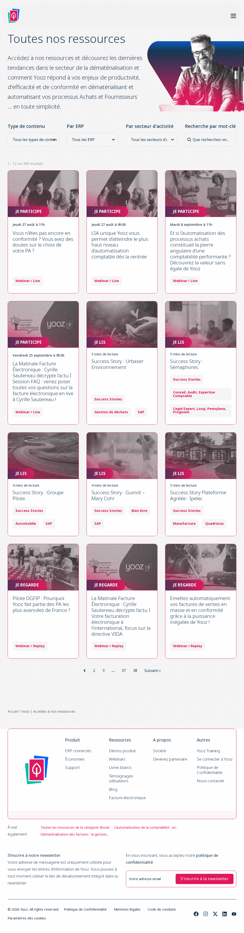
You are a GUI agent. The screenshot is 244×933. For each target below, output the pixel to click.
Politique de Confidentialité (209, 770)
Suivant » (152, 670)
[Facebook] (196, 914)
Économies (75, 759)
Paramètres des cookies (27, 918)
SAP (141, 412)
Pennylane (216, 408)
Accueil (13, 711)
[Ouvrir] (233, 16)
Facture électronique (127, 797)
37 (124, 670)
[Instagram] (205, 914)
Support (72, 767)
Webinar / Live (27, 280)
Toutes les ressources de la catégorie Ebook (75, 827)
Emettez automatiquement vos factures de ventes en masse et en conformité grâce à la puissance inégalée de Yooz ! (200, 610)
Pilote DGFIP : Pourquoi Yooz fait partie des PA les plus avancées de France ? (41, 604)
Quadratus (214, 523)
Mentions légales (127, 909)
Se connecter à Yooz (215, 759)
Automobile (25, 523)
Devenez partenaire (170, 759)
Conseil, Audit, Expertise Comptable (194, 394)
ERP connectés (78, 750)
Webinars (117, 759)
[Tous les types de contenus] (35, 139)
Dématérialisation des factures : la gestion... (75, 834)
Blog (113, 789)
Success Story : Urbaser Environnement (117, 364)
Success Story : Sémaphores (186, 364)
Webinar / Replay (30, 646)
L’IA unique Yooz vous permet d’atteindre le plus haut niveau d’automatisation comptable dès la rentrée (120, 245)
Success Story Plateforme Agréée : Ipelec (198, 495)
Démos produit (122, 750)
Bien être (139, 510)
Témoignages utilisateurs (121, 778)
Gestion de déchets (111, 412)
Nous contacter (210, 780)
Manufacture (184, 523)
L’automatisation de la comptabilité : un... (146, 827)
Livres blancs (120, 767)
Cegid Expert (184, 408)
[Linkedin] (224, 914)
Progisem (181, 412)
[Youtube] (234, 914)
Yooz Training (208, 750)
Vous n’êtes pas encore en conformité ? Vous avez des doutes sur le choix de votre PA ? (43, 242)
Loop (201, 408)
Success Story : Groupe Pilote (38, 495)
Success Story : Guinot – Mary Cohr (118, 495)
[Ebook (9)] (35, 146)
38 (135, 670)
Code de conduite (162, 909)
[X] (215, 914)
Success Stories (108, 399)
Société (159, 750)
